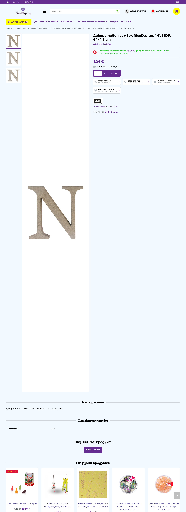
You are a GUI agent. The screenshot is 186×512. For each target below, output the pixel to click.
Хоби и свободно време (26, 28)
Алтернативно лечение (92, 21)
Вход (176, 2)
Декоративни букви (61, 28)
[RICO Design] (98, 101)
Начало (9, 28)
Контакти (28, 2)
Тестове (126, 21)
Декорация (44, 28)
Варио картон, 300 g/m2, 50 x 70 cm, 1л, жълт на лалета (93, 505)
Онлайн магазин (18, 22)
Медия (114, 21)
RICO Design (79, 28)
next (177, 495)
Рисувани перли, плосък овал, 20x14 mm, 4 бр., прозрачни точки (128, 507)
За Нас (16, 2)
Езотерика (67, 21)
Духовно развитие (46, 21)
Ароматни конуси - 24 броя (22, 504)
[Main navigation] (44, 11)
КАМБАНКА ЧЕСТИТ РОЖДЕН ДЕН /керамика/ (57, 505)
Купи (114, 73)
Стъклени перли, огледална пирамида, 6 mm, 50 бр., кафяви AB (164, 507)
